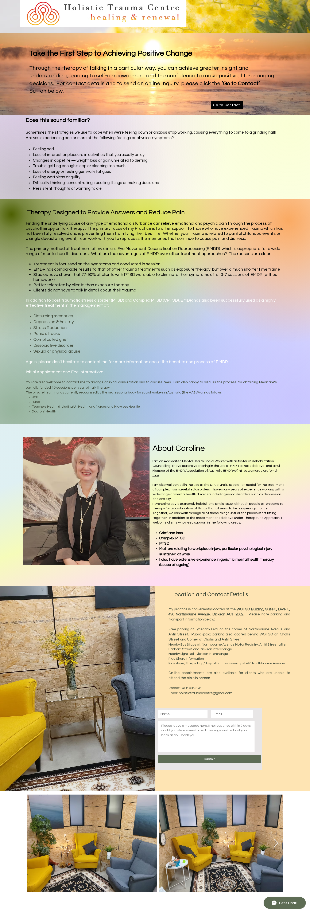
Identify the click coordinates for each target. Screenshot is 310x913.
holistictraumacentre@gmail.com (205, 693)
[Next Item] (276, 843)
